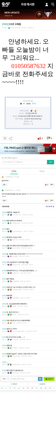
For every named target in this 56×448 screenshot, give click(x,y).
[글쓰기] (49, 379)
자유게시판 (28, 4)
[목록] (4, 138)
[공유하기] (10, 138)
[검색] (40, 379)
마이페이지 (46, 4)
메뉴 (52, 4)
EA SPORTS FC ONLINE (6, 4)
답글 (5, 185)
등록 (50, 162)
